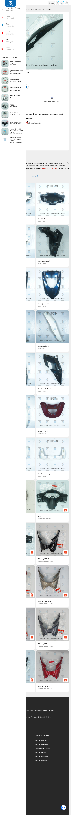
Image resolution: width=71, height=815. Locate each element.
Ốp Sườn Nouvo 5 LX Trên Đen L (42, 9)
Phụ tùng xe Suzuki (41, 760)
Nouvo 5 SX (29, 9)
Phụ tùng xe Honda (41, 740)
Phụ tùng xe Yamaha (42, 744)
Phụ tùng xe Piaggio (42, 756)
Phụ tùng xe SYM (41, 752)
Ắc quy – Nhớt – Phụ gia (43, 748)
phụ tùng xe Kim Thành (50, 169)
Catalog (51, 3)
